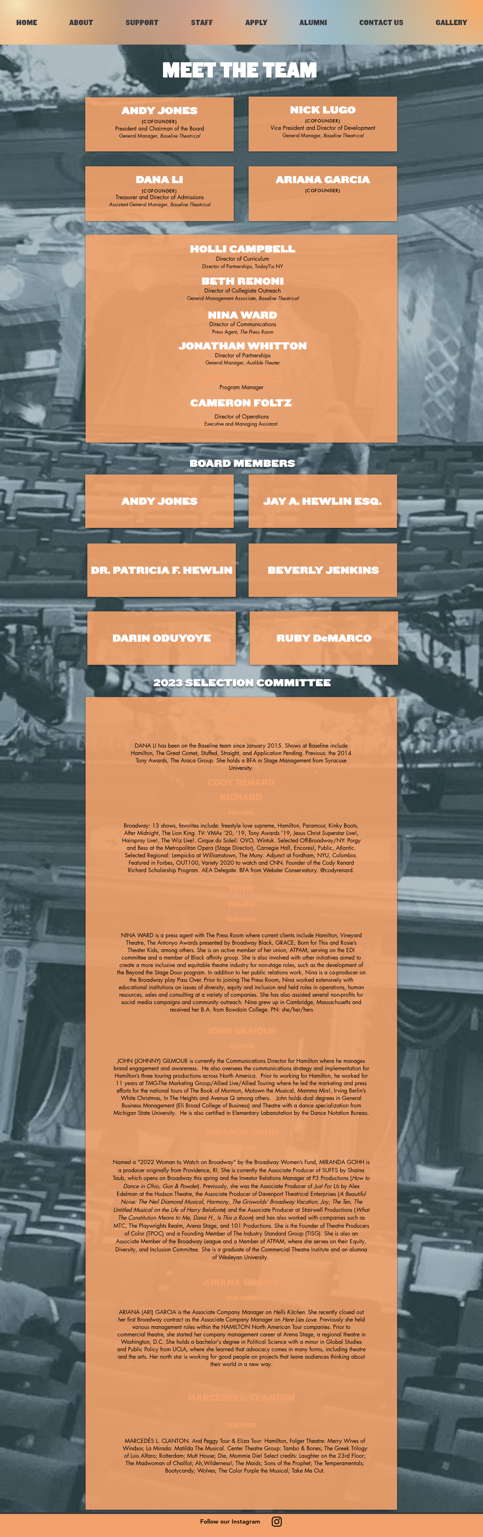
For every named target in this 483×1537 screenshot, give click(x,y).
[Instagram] (277, 1521)
